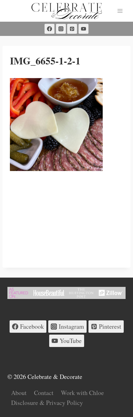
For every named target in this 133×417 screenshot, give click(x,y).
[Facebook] (49, 29)
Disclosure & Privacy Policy (47, 402)
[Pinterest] (72, 29)
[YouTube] (83, 29)
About (19, 392)
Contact (44, 392)
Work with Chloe (82, 392)
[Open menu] (120, 10)
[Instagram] (61, 29)
